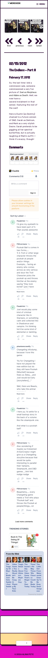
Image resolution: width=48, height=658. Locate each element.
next (30, 46)
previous (20, 46)
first (9, 46)
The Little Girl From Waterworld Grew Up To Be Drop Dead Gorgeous (39, 577)
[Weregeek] (14, 4)
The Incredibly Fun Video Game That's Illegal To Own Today (27, 575)
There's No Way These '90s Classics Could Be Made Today (33, 575)
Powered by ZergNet (35, 594)
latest (39, 46)
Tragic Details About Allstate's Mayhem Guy (20, 573)
